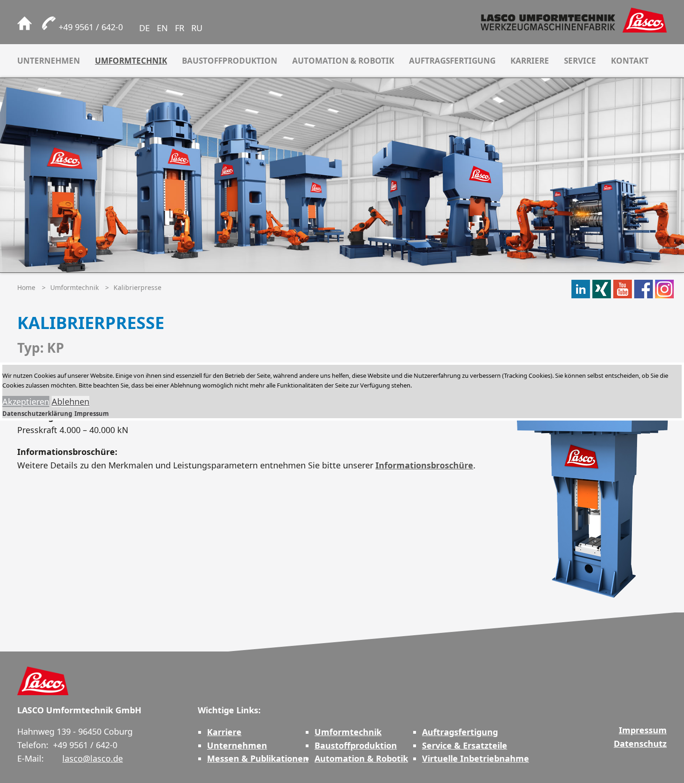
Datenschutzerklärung (37, 413)
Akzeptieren (25, 401)
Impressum (91, 413)
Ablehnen (70, 401)
